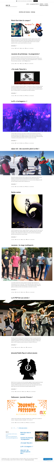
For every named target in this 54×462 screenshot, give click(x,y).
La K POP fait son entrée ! (20, 298)
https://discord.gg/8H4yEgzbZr (11, 436)
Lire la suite (13, 45)
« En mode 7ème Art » (19, 69)
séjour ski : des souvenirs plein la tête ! (25, 149)
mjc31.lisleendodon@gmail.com (12, 438)
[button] (47, 436)
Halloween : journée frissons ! (22, 397)
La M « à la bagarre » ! (19, 101)
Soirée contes (16, 192)
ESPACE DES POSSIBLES (44, 5)
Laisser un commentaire (29, 48)
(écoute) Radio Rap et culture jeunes (24, 353)
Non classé (22, 48)
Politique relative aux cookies (29, 459)
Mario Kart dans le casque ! (21, 20)
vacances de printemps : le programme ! (25, 54)
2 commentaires (29, 347)
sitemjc (13, 48)
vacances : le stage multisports (22, 245)
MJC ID (8, 5)
